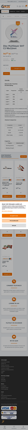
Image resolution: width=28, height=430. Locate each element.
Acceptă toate (14, 215)
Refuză (14, 225)
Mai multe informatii (7, 211)
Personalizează (14, 220)
